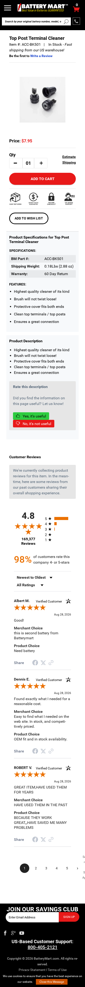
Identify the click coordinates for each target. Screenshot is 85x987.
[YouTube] (21, 932)
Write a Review (41, 56)
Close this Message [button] (51, 981)
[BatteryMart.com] (42, 7)
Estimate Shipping (69, 159)
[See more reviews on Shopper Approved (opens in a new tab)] (51, 663)
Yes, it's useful (34, 416)
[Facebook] (5, 932)
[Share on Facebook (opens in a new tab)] (35, 663)
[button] (15, 163)
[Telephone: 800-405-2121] (76, 21)
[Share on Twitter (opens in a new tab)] (43, 663)
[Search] (66, 21)
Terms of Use (57, 970)
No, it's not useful (36, 423)
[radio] (58, 518)
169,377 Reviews (28, 541)
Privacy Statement (32, 970)
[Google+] (13, 932)
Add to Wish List (29, 218)
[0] (76, 10)
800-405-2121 (42, 947)
